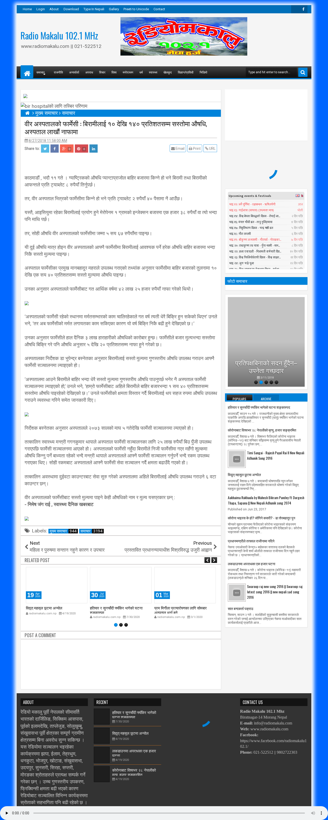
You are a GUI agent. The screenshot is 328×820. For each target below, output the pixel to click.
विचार (102, 72)
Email (179, 148)
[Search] (303, 72)
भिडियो (203, 72)
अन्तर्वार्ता (74, 72)
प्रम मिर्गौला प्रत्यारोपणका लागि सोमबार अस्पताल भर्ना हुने (180, 610)
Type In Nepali (94, 9)
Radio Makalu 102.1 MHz (59, 35)
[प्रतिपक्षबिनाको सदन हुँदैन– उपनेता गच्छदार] (266, 342)
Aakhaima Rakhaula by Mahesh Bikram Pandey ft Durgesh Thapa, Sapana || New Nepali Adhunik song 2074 (266, 500)
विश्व (114, 72)
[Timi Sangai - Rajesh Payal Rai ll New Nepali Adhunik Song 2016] (237, 459)
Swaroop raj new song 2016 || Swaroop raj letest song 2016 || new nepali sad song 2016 (274, 592)
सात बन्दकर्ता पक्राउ (240, 608)
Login (40, 9)
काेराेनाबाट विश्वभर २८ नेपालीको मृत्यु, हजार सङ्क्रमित (262, 430)
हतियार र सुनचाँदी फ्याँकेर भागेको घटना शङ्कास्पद (116, 610)
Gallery (114, 9)
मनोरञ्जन (128, 72)
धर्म (141, 72)
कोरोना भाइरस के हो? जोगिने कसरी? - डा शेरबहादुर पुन (261, 517)
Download (71, 9)
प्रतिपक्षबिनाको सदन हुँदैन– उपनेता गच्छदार (266, 363)
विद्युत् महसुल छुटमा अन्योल (44, 608)
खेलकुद (167, 72)
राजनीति (58, 72)
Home (27, 9)
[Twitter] (295, 9)
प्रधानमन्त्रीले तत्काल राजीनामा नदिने (251, 540)
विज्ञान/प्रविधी (185, 72)
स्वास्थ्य (153, 72)
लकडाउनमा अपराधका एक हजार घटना (251, 563)
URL (212, 148)
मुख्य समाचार (63, 531)
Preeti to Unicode (136, 9)
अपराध (89, 72)
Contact (159, 9)
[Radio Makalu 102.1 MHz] (26, 71)
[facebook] (303, 9)
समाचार (91, 531)
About (54, 9)
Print (196, 148)
